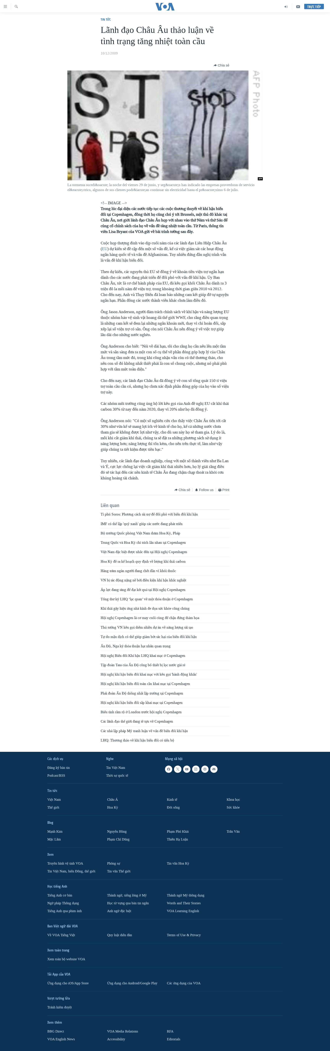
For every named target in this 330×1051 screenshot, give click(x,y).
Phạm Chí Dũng (118, 839)
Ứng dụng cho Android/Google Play (132, 983)
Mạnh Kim (54, 831)
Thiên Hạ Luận (177, 839)
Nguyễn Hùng (117, 831)
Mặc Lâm (54, 839)
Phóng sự (113, 863)
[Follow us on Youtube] (186, 769)
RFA (170, 1031)
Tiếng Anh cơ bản (59, 895)
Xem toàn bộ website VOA (66, 959)
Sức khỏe (233, 807)
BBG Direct (55, 1031)
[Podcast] (205, 769)
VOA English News (61, 1039)
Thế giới (53, 807)
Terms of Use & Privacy (184, 935)
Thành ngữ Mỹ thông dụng (185, 895)
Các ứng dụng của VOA (184, 983)
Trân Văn (233, 831)
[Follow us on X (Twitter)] (177, 769)
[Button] (221, 65)
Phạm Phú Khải (178, 831)
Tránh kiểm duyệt (59, 1007)
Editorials (173, 1039)
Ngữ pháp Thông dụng (63, 903)
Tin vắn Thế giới (118, 871)
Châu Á (112, 799)
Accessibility (116, 1039)
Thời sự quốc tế (117, 775)
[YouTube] (298, 6)
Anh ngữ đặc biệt (119, 911)
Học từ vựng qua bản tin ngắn (128, 903)
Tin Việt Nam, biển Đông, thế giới (71, 871)
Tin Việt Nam (115, 768)
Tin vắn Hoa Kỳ (178, 863)
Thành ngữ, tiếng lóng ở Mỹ (127, 895)
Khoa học (233, 799)
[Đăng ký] (214, 769)
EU (104, 248)
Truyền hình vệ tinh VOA (65, 863)
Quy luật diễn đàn (119, 935)
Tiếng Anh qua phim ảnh (64, 911)
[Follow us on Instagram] (195, 769)
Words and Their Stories (184, 903)
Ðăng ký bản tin (58, 768)
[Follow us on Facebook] (168, 769)
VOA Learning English (183, 911)
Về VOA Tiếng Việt (61, 935)
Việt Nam (54, 799)
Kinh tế (172, 799)
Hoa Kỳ (112, 807)
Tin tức (106, 19)
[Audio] (286, 6)
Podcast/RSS (56, 775)
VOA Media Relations (122, 1031)
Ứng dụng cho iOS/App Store (68, 983)
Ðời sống (173, 807)
